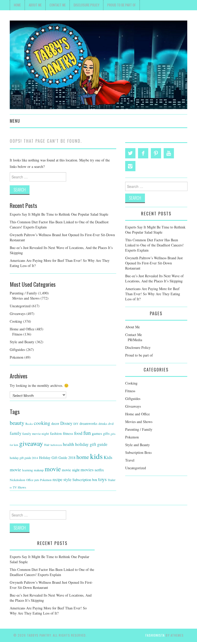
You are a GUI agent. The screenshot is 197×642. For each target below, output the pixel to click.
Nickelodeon (17, 480)
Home (17, 5)
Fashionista (155, 635)
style (67, 479)
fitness (68, 433)
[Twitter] (130, 153)
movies (87, 469)
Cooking (16, 321)
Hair (47, 445)
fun (87, 432)
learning (27, 470)
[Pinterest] (156, 153)
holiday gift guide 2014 (24, 458)
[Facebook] (143, 153)
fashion (56, 433)
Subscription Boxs (138, 452)
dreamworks (88, 423)
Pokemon (16, 357)
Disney (66, 423)
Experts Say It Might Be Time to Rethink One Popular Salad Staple (59, 214)
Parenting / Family (23, 293)
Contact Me (58, 5)
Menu (15, 121)
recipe (57, 479)
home (82, 457)
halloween (56, 445)
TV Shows (19, 487)
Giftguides (17, 349)
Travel (129, 460)
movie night (71, 469)
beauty (17, 422)
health (68, 444)
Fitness (17, 334)
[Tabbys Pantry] (98, 64)
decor (55, 423)
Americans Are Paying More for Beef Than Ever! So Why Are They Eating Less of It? (152, 293)
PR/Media (135, 339)
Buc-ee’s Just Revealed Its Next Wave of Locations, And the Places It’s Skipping (154, 278)
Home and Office (22, 329)
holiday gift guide (91, 444)
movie (53, 468)
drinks (102, 423)
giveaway (31, 443)
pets (36, 480)
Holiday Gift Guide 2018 (57, 457)
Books (29, 424)
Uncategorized (20, 305)
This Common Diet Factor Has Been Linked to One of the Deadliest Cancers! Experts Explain (154, 245)
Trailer (111, 480)
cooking (42, 423)
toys (102, 479)
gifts (106, 433)
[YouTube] (169, 153)
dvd (111, 423)
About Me (35, 5)
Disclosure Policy (86, 5)
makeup (39, 470)
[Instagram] (130, 166)
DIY (75, 424)
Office (29, 480)
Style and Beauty (22, 341)
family (15, 433)
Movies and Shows (26, 298)
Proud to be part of (121, 5)
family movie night (35, 433)
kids (96, 456)
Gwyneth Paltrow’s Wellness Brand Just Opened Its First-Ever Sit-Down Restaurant (154, 263)
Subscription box (84, 479)
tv (11, 487)
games (97, 433)
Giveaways (17, 313)
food (78, 433)
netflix (99, 469)
